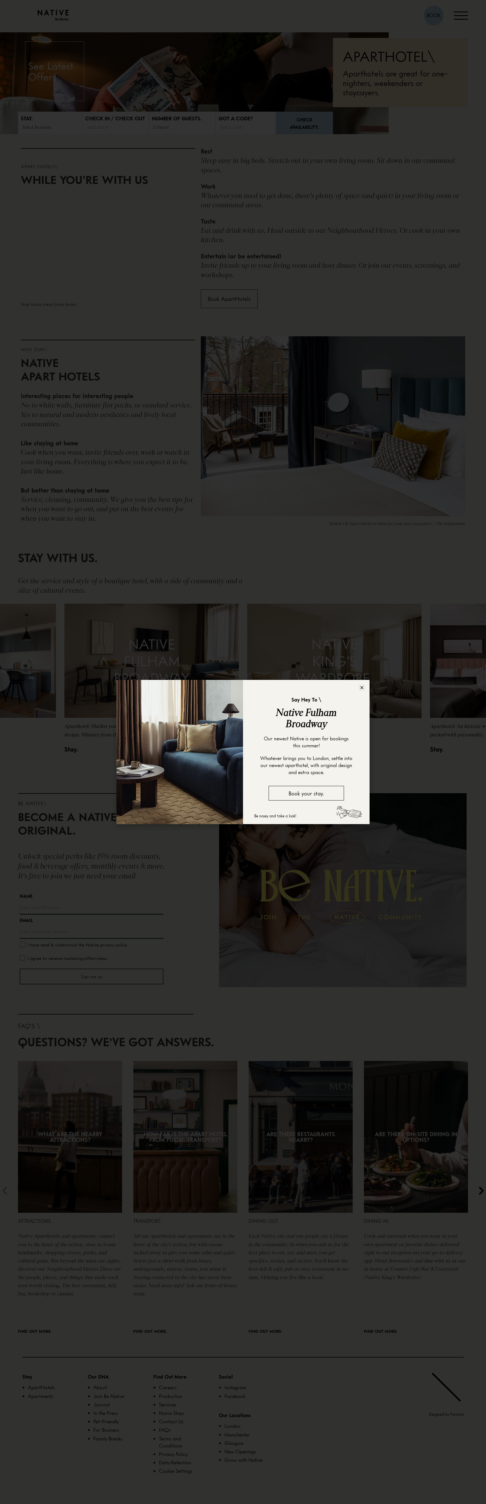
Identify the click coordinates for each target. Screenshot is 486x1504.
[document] (243, 752)
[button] (362, 688)
